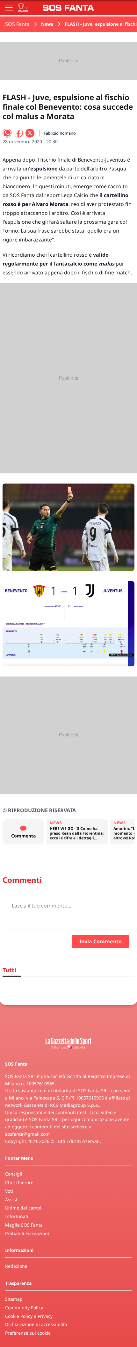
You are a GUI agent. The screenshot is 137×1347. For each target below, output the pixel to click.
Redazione (16, 1266)
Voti (9, 1191)
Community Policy (24, 1308)
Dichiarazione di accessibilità (36, 1324)
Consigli (13, 1174)
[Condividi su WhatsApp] (7, 133)
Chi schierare (19, 1182)
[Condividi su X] (29, 133)
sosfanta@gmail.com (27, 1134)
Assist (11, 1199)
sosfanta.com (32, 1090)
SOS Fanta (17, 24)
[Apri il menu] (9, 7)
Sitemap (14, 1299)
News (47, 24)
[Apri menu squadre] (23, 8)
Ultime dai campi (23, 1208)
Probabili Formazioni (27, 1233)
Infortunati (16, 1216)
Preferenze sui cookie (28, 1333)
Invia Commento (100, 941)
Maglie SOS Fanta (24, 1225)
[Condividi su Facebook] (18, 133)
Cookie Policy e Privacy (29, 1316)
